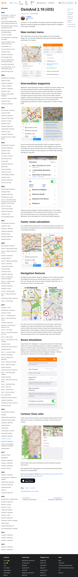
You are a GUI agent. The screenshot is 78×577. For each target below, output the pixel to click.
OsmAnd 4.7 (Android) (7, 134)
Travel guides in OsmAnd (7, 430)
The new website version (7, 216)
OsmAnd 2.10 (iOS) (6, 438)
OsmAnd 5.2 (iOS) (5, 80)
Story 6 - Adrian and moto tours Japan (9, 380)
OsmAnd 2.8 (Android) (7, 460)
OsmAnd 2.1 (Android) (7, 512)
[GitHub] (27, 19)
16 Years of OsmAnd (6, 35)
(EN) (56, 474)
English (42, 560)
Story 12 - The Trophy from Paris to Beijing (9, 340)
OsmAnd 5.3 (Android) (7, 54)
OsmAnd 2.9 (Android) (7, 441)
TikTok (24, 570)
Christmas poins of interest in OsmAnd (9, 478)
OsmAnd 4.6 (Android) (7, 148)
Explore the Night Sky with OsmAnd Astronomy (8, 43)
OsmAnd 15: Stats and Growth (9, 98)
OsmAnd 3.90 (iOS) (6, 239)
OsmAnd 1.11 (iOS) (6, 507)
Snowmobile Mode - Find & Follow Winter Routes (8, 67)
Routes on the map (6, 206)
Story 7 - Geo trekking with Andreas (8, 373)
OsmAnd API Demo (6, 487)
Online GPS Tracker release (8, 420)
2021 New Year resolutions (8, 245)
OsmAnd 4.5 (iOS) (5, 153)
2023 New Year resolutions (8, 189)
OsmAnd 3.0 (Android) (7, 436)
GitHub (50, 3)
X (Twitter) (25, 563)
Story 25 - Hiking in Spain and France (9, 252)
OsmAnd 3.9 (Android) (7, 236)
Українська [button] (42, 3)
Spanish (42, 575)
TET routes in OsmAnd (7, 156)
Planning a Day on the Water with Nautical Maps (8, 31)
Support (60, 573)
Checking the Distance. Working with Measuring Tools (9, 26)
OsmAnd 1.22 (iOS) (6, 504)
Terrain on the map (6, 182)
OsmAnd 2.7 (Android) (7, 463)
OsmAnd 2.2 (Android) (7, 502)
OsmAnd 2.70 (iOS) (6, 377)
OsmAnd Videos (5, 448)
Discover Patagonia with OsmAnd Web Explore (7, 60)
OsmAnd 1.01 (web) (6, 121)
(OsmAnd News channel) (47, 474)
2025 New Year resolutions (8, 110)
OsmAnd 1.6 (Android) (7, 549)
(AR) (38, 476)
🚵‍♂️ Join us (33, 3)
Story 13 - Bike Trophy (6, 337)
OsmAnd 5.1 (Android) (7, 88)
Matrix (24, 575)
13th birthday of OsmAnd (7, 174)
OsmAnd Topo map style (7, 482)
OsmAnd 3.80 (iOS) (6, 258)
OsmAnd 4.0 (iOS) (5, 234)
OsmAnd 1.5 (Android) (7, 547)
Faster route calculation (70, 17)
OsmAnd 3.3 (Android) (7, 400)
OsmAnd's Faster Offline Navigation (7, 94)
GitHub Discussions (27, 560)
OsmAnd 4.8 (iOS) (5, 123)
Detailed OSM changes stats (8, 417)
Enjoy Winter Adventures (7, 64)
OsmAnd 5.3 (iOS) (5, 52)
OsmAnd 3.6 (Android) (7, 286)
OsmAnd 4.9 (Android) (7, 115)
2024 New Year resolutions (8, 145)
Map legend (7, 570)
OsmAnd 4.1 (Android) (7, 228)
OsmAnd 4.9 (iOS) (5, 113)
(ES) (28, 476)
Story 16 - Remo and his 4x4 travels (8, 319)
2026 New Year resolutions (8, 78)
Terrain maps (4, 161)
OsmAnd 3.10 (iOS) (6, 313)
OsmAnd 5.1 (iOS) (5, 91)
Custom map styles (6, 169)
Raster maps (4, 166)
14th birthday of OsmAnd (7, 129)
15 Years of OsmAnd (6, 86)
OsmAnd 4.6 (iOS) (5, 150)
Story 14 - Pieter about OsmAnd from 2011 (9, 333)
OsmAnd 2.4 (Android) (7, 484)
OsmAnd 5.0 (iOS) (5, 101)
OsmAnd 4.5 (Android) (7, 164)
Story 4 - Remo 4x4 (6, 387)
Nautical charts (5, 523)
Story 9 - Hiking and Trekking (8, 362)
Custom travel (4, 428)
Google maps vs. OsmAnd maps (9, 499)
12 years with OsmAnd (7, 208)
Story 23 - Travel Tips (6, 263)
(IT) (59, 474)
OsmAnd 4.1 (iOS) (5, 226)
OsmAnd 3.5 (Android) (7, 322)
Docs (11, 3)
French (42, 563)
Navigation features (70, 21)
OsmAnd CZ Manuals (64, 565)
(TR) (41, 476)
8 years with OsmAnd (6, 433)
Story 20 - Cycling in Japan (8, 291)
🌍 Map (26, 3)
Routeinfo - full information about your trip (8, 326)
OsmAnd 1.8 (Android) (7, 537)
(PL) (35, 476)
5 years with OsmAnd (6, 510)
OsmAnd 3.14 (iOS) (6, 271)
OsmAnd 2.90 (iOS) (6, 349)
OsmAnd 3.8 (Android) (7, 255)
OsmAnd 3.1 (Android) (7, 422)
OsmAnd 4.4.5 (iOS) (6, 172)
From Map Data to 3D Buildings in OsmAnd (9, 38)
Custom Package (5, 269)
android (33, 488)
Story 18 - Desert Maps (7, 301)
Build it (6, 575)
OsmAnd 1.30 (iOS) (6, 468)
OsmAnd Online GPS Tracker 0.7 (9, 346)
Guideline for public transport (9, 397)
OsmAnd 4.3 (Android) (7, 194)
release (27, 488)
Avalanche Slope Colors (7, 71)
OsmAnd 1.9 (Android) (7, 535)
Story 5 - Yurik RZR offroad (8, 384)
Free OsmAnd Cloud (6, 158)
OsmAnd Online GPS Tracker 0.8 (9, 298)
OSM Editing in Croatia (7, 197)
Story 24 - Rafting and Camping (9, 261)
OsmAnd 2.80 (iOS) (6, 367)
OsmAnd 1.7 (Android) (7, 540)
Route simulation (71, 24)
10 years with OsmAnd (7, 266)
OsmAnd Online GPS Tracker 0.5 (9, 370)
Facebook (24, 568)
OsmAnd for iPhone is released (9, 520)
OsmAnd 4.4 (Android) (7, 180)
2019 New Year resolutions (8, 412)
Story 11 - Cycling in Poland (8, 352)
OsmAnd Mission (5, 425)
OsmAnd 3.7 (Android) (7, 274)
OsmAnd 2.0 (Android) (7, 518)
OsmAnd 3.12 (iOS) (6, 288)
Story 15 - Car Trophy (6, 330)
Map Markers (4, 457)
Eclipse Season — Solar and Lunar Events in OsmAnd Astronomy (8, 17)
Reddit (24, 565)
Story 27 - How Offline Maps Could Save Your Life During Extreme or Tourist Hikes (8, 201)
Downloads (7, 573)
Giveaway (3, 414)
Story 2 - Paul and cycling (7, 392)
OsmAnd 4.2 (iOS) (5, 214)
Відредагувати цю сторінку (30, 491)
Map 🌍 (6, 563)
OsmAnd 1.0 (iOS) (5, 515)
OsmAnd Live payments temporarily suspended (7, 445)
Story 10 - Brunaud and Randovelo (7, 358)
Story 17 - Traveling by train (8, 315)
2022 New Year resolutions (8, 223)
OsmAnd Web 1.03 (6, 46)
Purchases (7, 568)
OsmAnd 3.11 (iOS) (6, 307)
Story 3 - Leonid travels (7, 389)
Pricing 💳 (7, 560)
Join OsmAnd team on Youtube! (9, 528)
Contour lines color (71, 26)
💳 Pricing (21, 3)
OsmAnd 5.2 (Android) (7, 83)
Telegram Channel (27, 573)
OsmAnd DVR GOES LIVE (7, 526)
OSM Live (3, 490)
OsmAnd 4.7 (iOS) (5, 131)
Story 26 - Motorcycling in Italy (9, 248)
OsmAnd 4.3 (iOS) (5, 191)
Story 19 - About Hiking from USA (8, 294)
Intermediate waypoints (70, 13)
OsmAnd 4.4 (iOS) (5, 177)
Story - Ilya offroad (6, 395)
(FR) (62, 474)
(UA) (25, 476)
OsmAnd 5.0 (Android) (7, 103)
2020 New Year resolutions (8, 310)
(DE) (22, 476)
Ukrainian (43, 570)
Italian (42, 568)
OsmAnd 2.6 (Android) (7, 465)
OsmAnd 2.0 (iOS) (5, 455)
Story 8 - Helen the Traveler (8, 364)
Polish (42, 573)
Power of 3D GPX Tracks (7, 118)
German (42, 565)
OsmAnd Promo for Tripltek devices (8, 137)
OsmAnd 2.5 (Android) (7, 475)
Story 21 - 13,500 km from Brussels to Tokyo (7, 282)
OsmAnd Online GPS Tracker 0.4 (9, 403)
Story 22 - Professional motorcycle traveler (7, 277)
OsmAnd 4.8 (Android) (7, 126)
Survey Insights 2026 (6, 57)
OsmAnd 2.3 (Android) (7, 492)
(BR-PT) (31, 476)
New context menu (70, 9)
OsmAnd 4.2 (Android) (7, 211)
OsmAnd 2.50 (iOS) (6, 405)
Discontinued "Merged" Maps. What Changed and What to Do (9, 22)
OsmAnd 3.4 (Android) (7, 354)
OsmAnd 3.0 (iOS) (5, 344)
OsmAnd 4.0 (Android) (7, 231)
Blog (16, 3)
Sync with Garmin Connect (8, 49)
